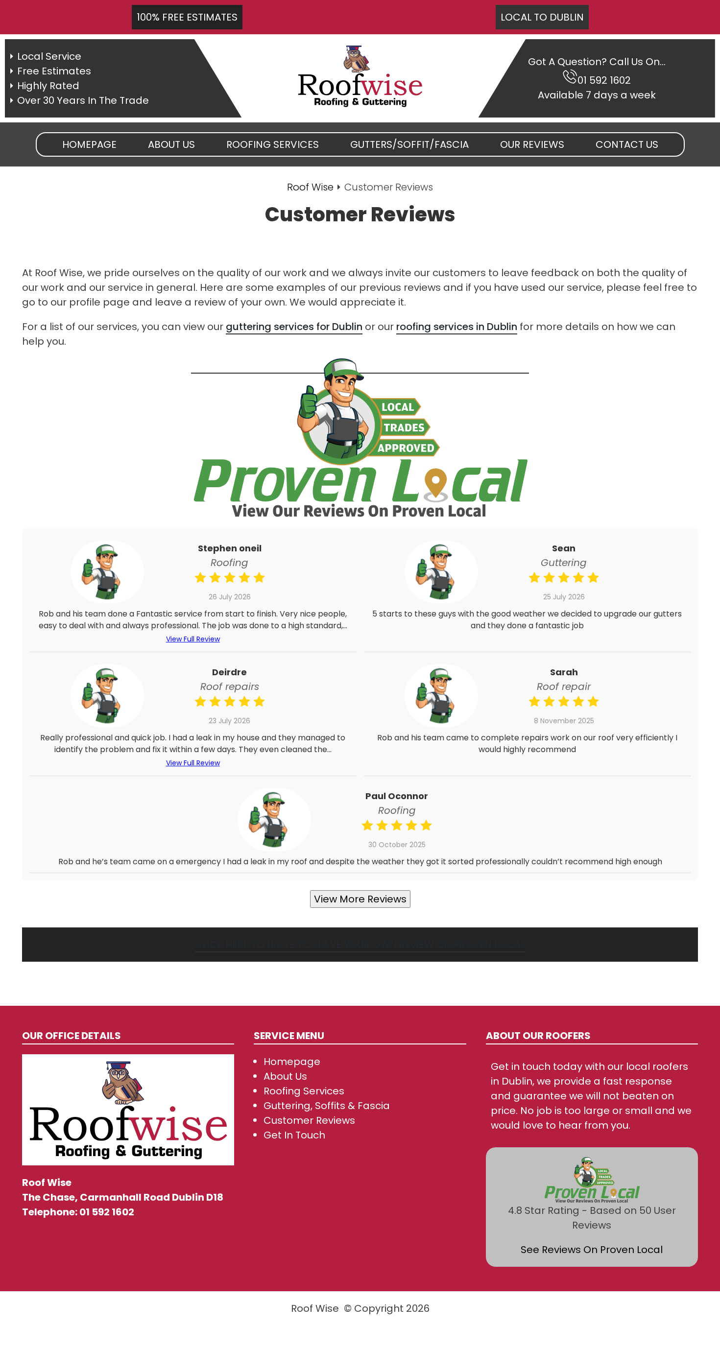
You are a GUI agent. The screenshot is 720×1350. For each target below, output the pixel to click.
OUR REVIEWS (532, 144)
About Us (285, 1076)
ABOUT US (171, 144)
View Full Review (193, 639)
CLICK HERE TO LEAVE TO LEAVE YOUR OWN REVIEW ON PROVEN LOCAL (360, 944)
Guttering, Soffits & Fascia (327, 1106)
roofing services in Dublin (456, 326)
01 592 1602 (604, 80)
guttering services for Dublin (294, 326)
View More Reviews (360, 899)
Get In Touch (294, 1135)
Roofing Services (304, 1091)
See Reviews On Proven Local (592, 1249)
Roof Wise (310, 187)
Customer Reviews (309, 1120)
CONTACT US (627, 144)
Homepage (89, 144)
